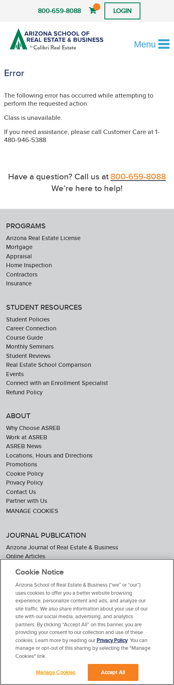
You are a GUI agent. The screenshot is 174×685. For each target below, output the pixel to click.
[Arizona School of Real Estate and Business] (56, 38)
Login (122, 10)
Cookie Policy (24, 473)
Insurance (19, 283)
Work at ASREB (26, 437)
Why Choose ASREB (33, 427)
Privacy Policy (24, 482)
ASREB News (24, 446)
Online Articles (25, 556)
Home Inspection (29, 265)
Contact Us (21, 491)
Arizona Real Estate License (43, 238)
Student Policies (28, 319)
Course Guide (24, 337)
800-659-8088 (59, 10)
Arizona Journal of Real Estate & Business (62, 547)
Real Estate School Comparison (48, 364)
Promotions (21, 464)
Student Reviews (28, 355)
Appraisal (19, 256)
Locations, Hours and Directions (49, 455)
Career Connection (31, 328)
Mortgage (19, 247)
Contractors (22, 274)
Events (15, 374)
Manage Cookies (32, 511)
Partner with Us (26, 500)
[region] (87, 622)
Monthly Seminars (30, 346)
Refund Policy (24, 392)
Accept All (113, 672)
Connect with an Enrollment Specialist (57, 383)
